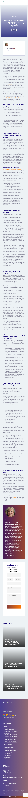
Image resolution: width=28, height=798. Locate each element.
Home (4, 725)
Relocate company (8, 737)
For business (6, 733)
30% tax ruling (7, 753)
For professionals (7, 744)
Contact (6, 770)
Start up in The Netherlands (10, 736)
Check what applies (11, 567)
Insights (5, 758)
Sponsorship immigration (10, 741)
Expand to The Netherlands (10, 734)
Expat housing (7, 755)
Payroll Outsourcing (9, 729)
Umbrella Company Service (10, 731)
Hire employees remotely (10, 742)
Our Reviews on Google (8, 717)
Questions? (6, 555)
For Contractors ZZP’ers (10, 746)
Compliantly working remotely (9, 748)
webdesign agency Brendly (14, 792)
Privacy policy (6, 766)
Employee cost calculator (10, 739)
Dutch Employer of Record (12, 98)
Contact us (14, 497)
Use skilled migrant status (10, 752)
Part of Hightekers (7, 711)
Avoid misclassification (10, 750)
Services (5, 726)
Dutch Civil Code (12, 153)
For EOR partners (7, 757)
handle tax (10, 84)
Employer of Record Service (11, 728)
